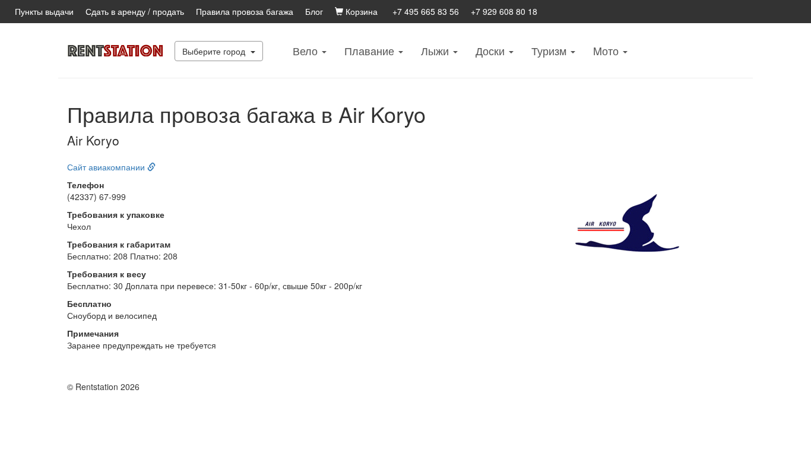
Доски (492, 50)
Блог (314, 11)
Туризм (550, 50)
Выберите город (215, 51)
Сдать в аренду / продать (134, 11)
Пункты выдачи (44, 11)
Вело (307, 50)
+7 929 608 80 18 (504, 11)
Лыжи (436, 50)
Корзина (360, 11)
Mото (607, 50)
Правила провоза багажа (244, 11)
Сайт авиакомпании (107, 167)
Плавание (370, 50)
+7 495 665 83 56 (425, 11)
